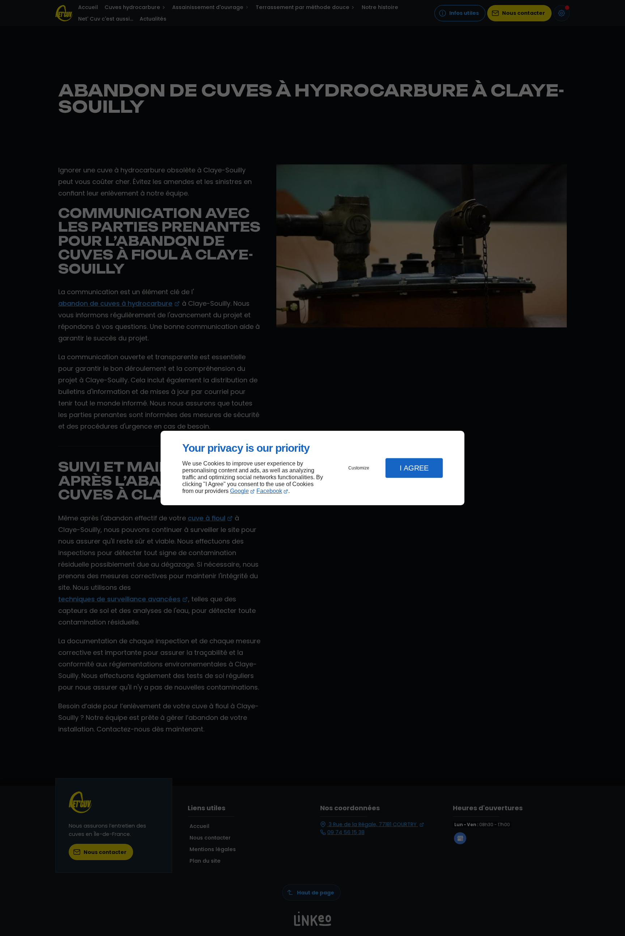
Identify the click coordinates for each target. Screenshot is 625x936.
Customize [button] (358, 468)
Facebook (269, 491)
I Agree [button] (414, 468)
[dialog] (312, 468)
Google (239, 491)
